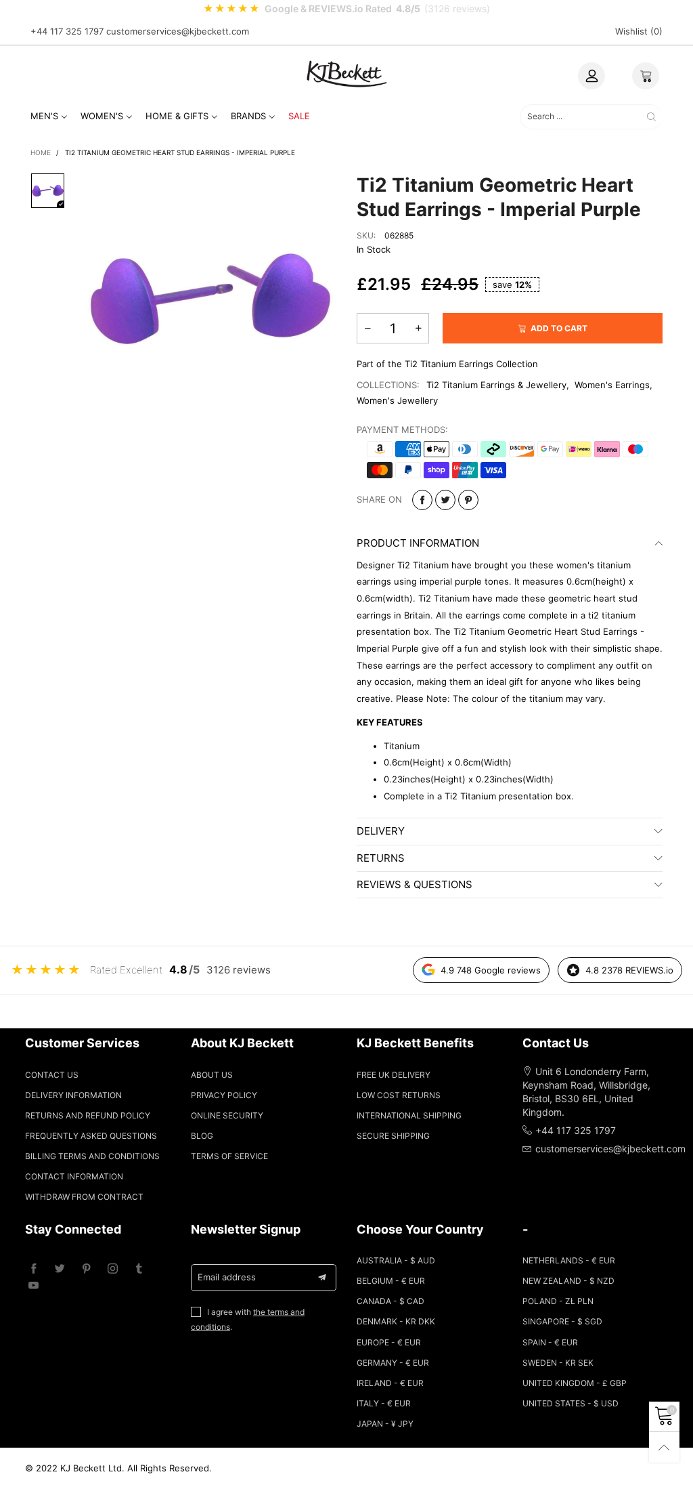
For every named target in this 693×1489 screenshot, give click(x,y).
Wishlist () (639, 31)
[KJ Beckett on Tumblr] (139, 1269)
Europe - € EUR (389, 1342)
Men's (44, 115)
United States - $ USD (570, 1403)
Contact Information (74, 1176)
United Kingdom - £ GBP (574, 1383)
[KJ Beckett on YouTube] (33, 1286)
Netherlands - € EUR (568, 1260)
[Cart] (646, 75)
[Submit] (651, 117)
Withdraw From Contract (84, 1197)
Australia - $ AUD (396, 1260)
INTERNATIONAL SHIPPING (409, 1115)
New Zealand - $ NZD (568, 1281)
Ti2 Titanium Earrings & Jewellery (496, 384)
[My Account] (591, 75)
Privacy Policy (224, 1095)
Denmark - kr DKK (396, 1321)
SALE (299, 115)
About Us (212, 1075)
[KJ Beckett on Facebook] (33, 1269)
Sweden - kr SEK (558, 1363)
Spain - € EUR (550, 1342)
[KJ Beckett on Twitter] (59, 1269)
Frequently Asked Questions (91, 1136)
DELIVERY (381, 830)
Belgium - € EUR (391, 1281)
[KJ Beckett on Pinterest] (86, 1269)
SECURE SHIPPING (393, 1136)
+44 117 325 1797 (67, 31)
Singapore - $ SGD (562, 1321)
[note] (346, 9)
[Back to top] (664, 1447)
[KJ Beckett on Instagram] (112, 1269)
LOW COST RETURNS (399, 1095)
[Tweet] (445, 500)
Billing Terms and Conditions (92, 1156)
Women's (102, 115)
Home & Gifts (177, 115)
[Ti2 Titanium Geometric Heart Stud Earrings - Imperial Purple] (210, 299)
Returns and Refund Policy (87, 1115)
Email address (227, 1277)
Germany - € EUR (393, 1363)
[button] (367, 328)
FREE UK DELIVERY (393, 1075)
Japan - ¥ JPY (385, 1424)
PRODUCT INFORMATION (418, 543)
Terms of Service (229, 1156)
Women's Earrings (612, 384)
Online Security (227, 1115)
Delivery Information (73, 1095)
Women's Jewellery (397, 400)
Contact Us (52, 1075)
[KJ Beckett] (346, 73)
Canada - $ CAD (390, 1301)
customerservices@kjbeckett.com (177, 31)
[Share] (422, 500)
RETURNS (381, 858)
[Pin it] (468, 500)
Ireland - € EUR (390, 1383)
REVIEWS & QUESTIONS (414, 884)
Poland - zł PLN (558, 1301)
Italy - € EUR (384, 1403)
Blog (202, 1136)
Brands (248, 115)
